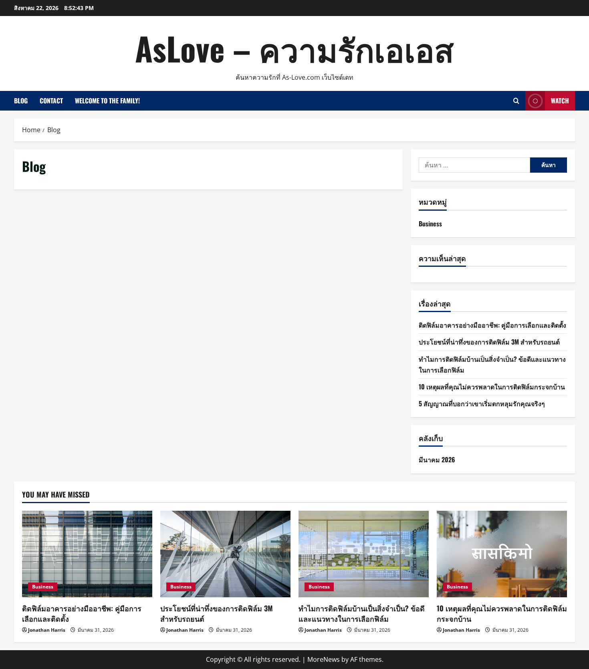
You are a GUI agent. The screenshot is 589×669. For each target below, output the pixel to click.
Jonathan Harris (46, 630)
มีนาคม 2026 (437, 459)
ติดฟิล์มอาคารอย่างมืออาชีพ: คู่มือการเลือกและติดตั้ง (492, 325)
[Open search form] (516, 101)
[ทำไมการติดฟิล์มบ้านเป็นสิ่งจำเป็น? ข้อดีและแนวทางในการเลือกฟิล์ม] (364, 554)
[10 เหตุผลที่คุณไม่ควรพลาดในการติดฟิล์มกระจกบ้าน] (502, 554)
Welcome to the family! (107, 100)
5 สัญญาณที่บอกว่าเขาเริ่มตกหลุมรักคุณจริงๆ (482, 403)
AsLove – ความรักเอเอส (294, 48)
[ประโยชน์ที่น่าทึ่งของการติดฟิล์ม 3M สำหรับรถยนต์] (225, 554)
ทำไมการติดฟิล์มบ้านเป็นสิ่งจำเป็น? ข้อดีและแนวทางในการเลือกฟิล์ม (362, 613)
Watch (560, 100)
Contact (51, 100)
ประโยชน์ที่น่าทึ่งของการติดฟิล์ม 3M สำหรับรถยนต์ (489, 342)
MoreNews (323, 659)
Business (430, 223)
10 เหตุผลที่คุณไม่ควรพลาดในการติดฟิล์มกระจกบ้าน (492, 386)
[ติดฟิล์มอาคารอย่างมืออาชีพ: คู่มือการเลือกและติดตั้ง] (87, 554)
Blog (21, 100)
